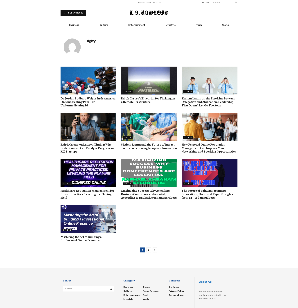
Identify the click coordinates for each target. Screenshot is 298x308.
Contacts (174, 287)
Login (206, 2)
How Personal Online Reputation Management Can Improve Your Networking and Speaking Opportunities (209, 148)
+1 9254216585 (74, 13)
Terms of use (176, 295)
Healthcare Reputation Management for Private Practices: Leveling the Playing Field (87, 194)
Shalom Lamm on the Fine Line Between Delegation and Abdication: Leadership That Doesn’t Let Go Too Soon (208, 102)
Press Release (151, 291)
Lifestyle (170, 25)
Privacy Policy (176, 291)
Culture (103, 25)
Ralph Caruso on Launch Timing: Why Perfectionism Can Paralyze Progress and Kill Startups (88, 148)
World (225, 25)
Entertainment (136, 25)
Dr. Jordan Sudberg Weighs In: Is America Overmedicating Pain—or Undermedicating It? (88, 102)
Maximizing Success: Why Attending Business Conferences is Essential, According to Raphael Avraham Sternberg (149, 194)
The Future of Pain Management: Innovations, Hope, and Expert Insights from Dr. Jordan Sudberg (207, 194)
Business (74, 25)
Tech (199, 25)
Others (67, 92)
